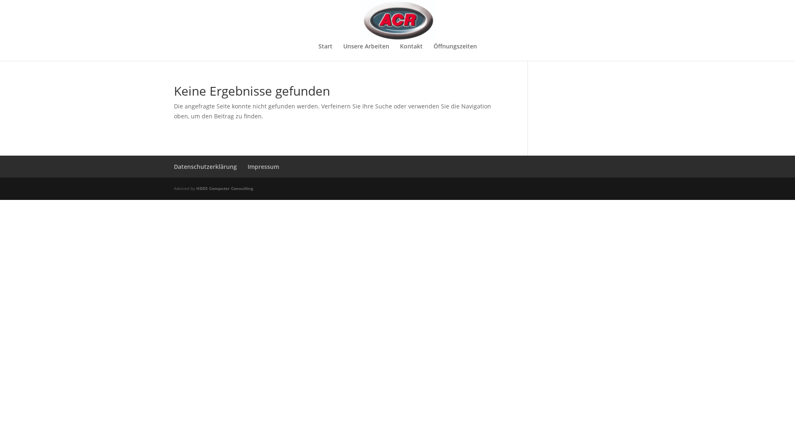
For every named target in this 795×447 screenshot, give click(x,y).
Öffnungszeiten (455, 46)
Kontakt (411, 46)
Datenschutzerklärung (205, 167)
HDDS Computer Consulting (224, 188)
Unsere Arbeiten (366, 46)
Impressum (263, 167)
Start (325, 46)
